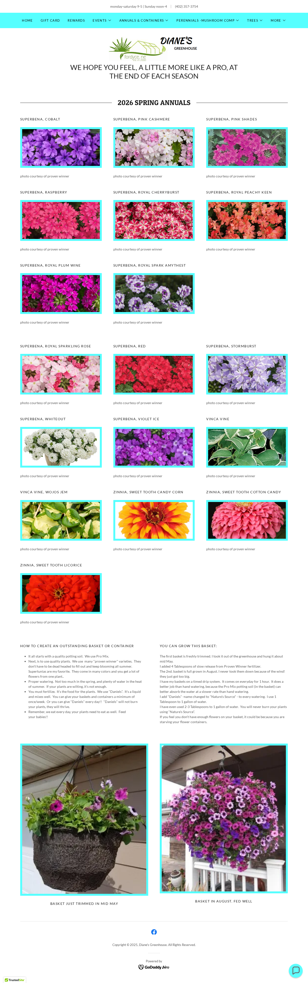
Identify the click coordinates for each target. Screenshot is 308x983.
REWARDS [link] (76, 20)
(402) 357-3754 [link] (186, 6)
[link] (154, 48)
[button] (102, 20)
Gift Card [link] (50, 20)
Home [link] (27, 20)
